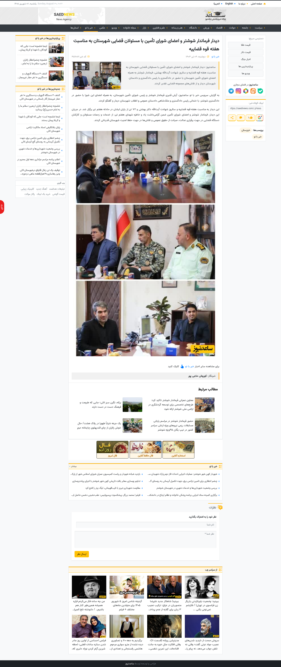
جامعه (245, 28)
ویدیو (114, 28)
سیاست (259, 28)
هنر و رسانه (177, 28)
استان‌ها (75, 28)
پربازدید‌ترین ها (246, 66)
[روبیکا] (246, 91)
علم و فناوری (159, 28)
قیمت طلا (245, 45)
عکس (102, 28)
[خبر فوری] (2, 207)
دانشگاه (193, 28)
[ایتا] (253, 91)
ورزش (206, 28)
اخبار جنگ (246, 59)
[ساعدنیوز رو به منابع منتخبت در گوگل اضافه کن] (259, 117)
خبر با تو (89, 28)
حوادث (232, 28)
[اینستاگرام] (238, 91)
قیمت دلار (246, 52)
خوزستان (245, 130)
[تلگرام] (231, 91)
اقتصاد (219, 28)
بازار (145, 28)
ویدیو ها (246, 73)
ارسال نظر (81, 554)
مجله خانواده (129, 28)
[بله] (260, 91)
